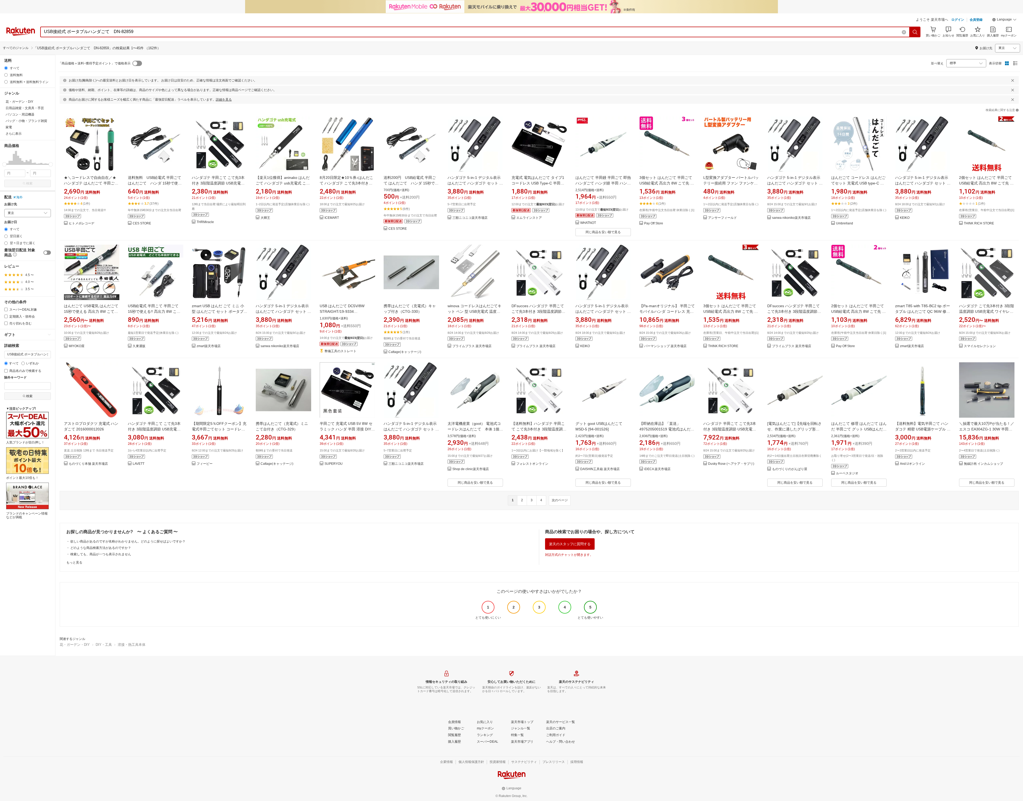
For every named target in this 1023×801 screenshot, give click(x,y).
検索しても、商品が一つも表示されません (100, 554)
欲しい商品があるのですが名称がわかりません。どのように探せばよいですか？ (127, 541)
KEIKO (905, 218)
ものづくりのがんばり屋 (789, 469)
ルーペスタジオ (847, 473)
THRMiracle (205, 222)
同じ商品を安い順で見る (603, 232)
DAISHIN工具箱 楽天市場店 (600, 469)
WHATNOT (588, 223)
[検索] (915, 32)
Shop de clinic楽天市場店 (470, 469)
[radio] (6, 68)
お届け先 (10, 204)
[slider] (4, 164)
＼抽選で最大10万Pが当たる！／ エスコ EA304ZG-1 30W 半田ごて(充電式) (986, 429)
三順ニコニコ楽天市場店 (470, 218)
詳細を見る (224, 99)
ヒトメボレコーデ (81, 223)
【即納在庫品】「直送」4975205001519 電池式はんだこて (666, 429)
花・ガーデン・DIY (75, 645)
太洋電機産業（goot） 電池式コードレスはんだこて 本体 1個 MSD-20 (474, 429)
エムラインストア (529, 218)
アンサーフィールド (722, 218)
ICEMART (331, 218)
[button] (1004, 20)
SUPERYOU (333, 464)
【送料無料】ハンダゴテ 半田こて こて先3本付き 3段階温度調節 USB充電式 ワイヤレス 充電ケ (539, 429)
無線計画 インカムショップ (983, 464)
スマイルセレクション (980, 346)
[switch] (47, 252)
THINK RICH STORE (979, 223)
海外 (19, 197)
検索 (29, 183)
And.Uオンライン (912, 464)
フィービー (205, 464)
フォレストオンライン (532, 464)
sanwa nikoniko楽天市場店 (791, 218)
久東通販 (139, 346)
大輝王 (265, 218)
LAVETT (138, 464)
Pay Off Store (653, 223)
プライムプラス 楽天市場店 (472, 346)
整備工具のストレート (340, 351)
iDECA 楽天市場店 (657, 469)
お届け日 (10, 222)
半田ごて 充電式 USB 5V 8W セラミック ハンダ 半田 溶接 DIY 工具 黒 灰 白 (346, 429)
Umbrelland (844, 223)
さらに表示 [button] (14, 133)
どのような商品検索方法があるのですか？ (100, 548)
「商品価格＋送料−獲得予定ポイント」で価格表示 (94, 63)
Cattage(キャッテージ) (404, 352)
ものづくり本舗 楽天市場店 (88, 464)
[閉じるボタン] (1012, 80)
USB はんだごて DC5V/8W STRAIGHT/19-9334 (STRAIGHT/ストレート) (342, 311)
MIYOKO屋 (76, 346)
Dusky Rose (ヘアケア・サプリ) (731, 464)
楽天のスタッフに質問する (570, 544)
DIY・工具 (104, 645)
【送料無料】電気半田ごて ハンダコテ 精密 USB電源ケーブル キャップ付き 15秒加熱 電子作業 (923, 429)
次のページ (560, 500)
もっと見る (74, 562)
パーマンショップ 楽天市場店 (665, 346)
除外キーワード (15, 377)
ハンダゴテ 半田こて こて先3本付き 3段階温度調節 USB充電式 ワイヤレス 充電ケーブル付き (218, 183)
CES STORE (142, 223)
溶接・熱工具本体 (131, 645)
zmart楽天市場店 (209, 346)
